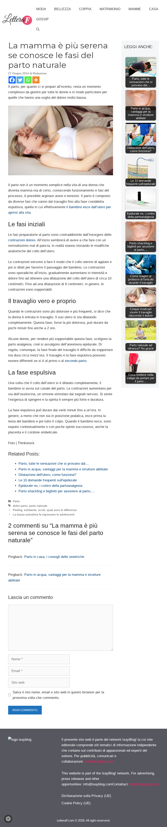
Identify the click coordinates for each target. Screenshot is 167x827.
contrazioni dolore (21, 240)
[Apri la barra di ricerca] (38, 29)
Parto (16, 501)
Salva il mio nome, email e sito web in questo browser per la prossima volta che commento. (58, 695)
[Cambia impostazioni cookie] (8, 819)
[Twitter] (20, 79)
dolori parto (20, 505)
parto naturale (38, 505)
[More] (36, 79)
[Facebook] (12, 79)
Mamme (135, 9)
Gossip (42, 19)
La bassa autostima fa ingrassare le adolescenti (43, 514)
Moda (41, 9)
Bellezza (62, 9)
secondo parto (75, 361)
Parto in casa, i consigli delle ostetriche (54, 557)
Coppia (85, 9)
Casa (153, 9)
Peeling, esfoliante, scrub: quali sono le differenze (45, 510)
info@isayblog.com (99, 761)
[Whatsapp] (28, 79)
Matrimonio (110, 9)
